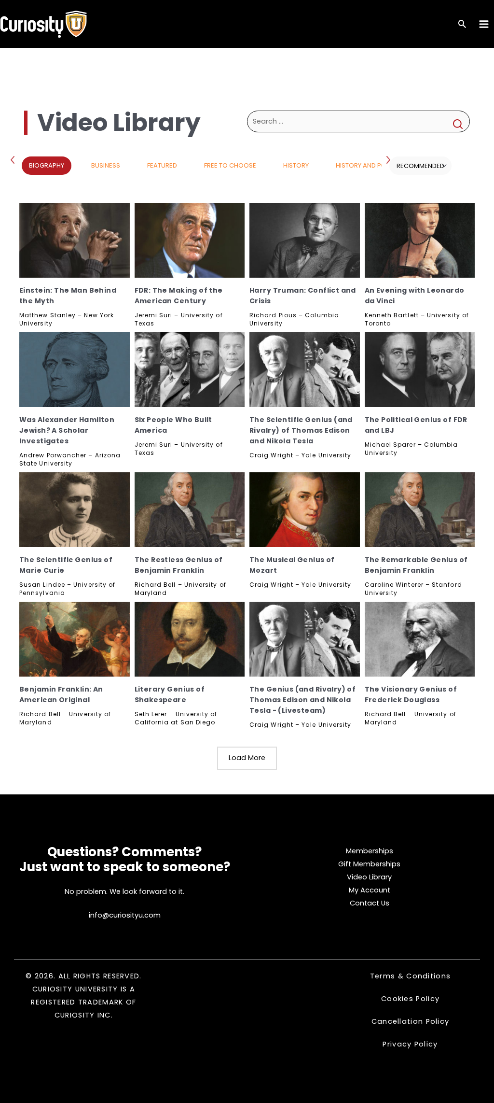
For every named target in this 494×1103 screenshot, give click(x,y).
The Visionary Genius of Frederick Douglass (411, 694)
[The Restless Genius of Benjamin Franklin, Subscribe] (190, 509)
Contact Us (369, 903)
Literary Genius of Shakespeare (170, 694)
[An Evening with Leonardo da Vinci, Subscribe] (420, 240)
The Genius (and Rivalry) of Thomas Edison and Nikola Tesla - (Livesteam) (302, 699)
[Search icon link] (462, 24)
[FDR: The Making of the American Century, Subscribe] (190, 240)
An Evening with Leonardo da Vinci (415, 295)
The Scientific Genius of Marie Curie (65, 565)
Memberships (369, 851)
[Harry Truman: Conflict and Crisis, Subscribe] (304, 240)
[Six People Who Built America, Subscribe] (190, 369)
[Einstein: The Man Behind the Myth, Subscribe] (74, 240)
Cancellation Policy (410, 1021)
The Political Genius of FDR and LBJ (416, 425)
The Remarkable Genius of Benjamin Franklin (416, 565)
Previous (14, 159)
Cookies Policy (410, 999)
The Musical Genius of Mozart (292, 565)
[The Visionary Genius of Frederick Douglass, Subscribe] (420, 639)
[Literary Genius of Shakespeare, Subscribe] (190, 639)
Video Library (369, 877)
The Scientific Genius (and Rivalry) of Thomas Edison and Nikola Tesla (301, 430)
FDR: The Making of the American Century (179, 295)
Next (389, 159)
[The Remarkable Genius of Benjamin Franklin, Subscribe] (420, 509)
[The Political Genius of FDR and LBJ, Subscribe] (420, 369)
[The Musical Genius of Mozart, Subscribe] (304, 509)
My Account (369, 890)
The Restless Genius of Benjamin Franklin (179, 565)
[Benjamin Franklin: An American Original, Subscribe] (74, 639)
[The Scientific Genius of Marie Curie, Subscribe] (74, 509)
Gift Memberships (369, 864)
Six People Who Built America (173, 425)
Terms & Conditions (410, 976)
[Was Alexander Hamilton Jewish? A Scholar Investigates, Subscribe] (74, 369)
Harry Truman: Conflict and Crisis (302, 295)
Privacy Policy (410, 1044)
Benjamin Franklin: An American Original (61, 694)
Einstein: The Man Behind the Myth (67, 295)
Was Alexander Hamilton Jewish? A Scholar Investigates (66, 430)
